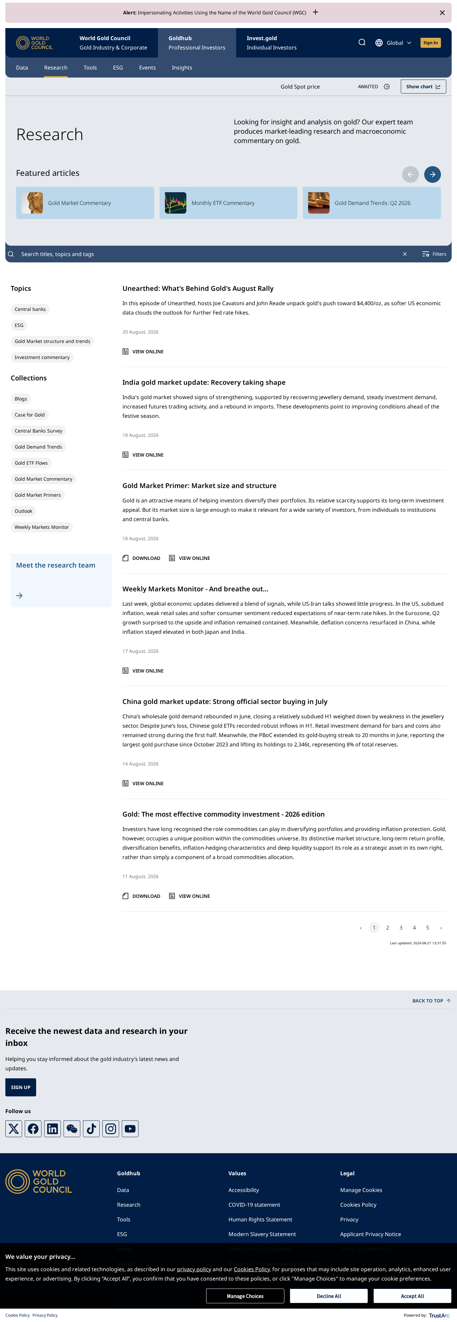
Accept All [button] (412, 1296)
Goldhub (197, 42)
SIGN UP (20, 1087)
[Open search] (362, 42)
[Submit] (10, 254)
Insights (182, 67)
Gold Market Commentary (43, 479)
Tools (90, 67)
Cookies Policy (358, 1204)
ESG (118, 67)
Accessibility (244, 1190)
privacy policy (194, 1269)
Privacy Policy (45, 1315)
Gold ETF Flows (31, 463)
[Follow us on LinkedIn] (52, 1128)
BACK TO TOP (428, 1000)
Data (22, 67)
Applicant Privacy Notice (370, 1234)
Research (56, 67)
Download (146, 558)
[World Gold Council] (34, 43)
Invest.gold (272, 42)
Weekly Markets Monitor (42, 527)
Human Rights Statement (260, 1219)
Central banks (30, 309)
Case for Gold (30, 414)
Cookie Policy (17, 1315)
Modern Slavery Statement (262, 1234)
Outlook (23, 511)
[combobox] (207, 254)
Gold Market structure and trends (52, 341)
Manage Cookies (361, 1190)
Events (147, 67)
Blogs (21, 398)
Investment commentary (42, 357)
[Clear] (404, 254)
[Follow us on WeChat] (72, 1128)
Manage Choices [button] (245, 1296)
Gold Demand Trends (38, 447)
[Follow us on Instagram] (110, 1128)
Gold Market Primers (38, 495)
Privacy (349, 1219)
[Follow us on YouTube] (130, 1128)
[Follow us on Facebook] (33, 1128)
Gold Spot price (300, 86)
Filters (439, 254)
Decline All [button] (329, 1296)
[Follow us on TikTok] (91, 1128)
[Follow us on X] (13, 1128)
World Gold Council (113, 42)
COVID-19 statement (254, 1204)
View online (148, 351)
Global (395, 42)
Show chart (419, 86)
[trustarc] (439, 1315)
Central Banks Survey (38, 431)
